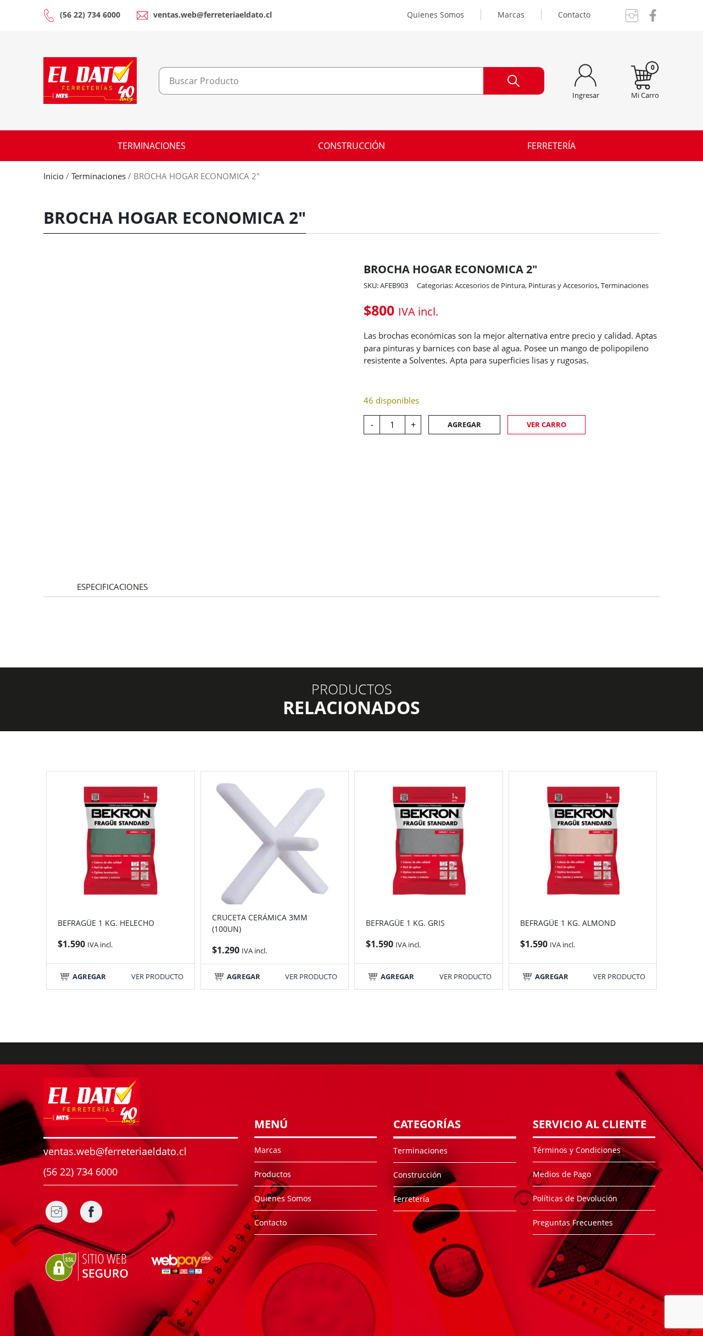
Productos (272, 1174)
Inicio (53, 175)
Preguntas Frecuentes (573, 1222)
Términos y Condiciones (577, 1150)
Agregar (464, 424)
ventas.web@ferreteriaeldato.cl (212, 14)
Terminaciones (152, 146)
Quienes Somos (435, 14)
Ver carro (546, 424)
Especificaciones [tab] (112, 586)
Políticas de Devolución (575, 1198)
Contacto (574, 14)
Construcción (351, 146)
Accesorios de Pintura (490, 285)
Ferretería (551, 146)
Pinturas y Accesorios (563, 285)
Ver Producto (157, 976)
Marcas (511, 14)
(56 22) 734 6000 (90, 14)
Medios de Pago (562, 1174)
